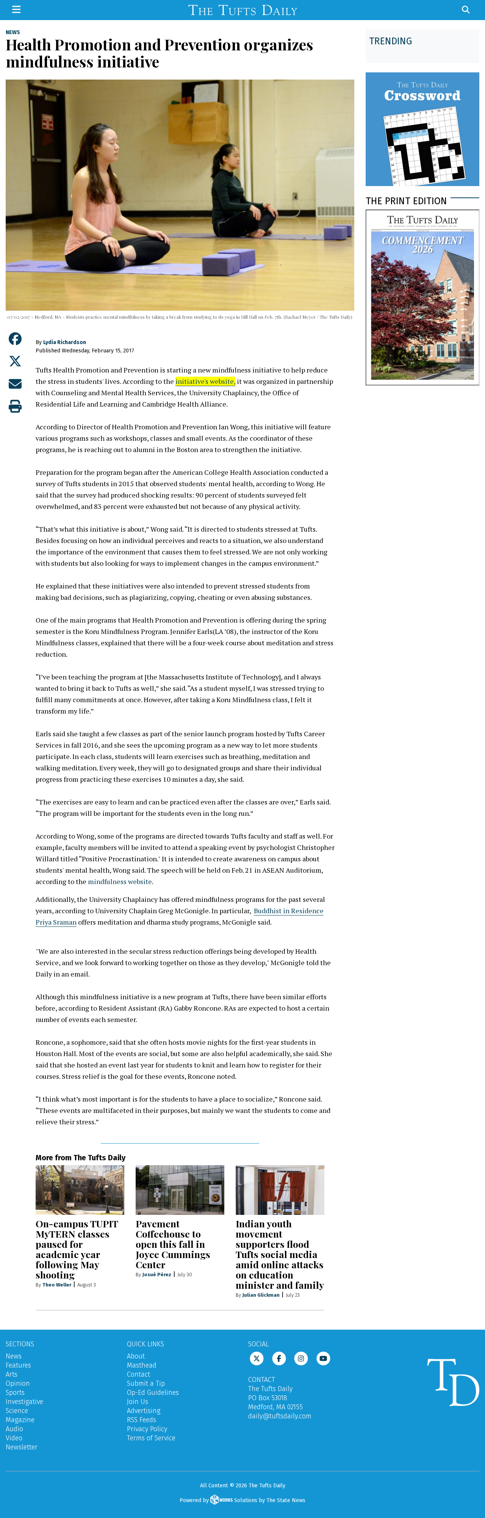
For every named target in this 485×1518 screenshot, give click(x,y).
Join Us (137, 1401)
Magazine (20, 1420)
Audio (14, 1429)
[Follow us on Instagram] (301, 1358)
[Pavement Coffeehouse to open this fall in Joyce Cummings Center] (180, 1190)
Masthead (141, 1365)
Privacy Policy (147, 1429)
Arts (11, 1374)
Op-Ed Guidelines (153, 1392)
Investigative (24, 1401)
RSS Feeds (141, 1420)
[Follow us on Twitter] (256, 1358)
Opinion (18, 1383)
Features (18, 1365)
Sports (15, 1392)
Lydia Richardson (64, 342)
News (13, 33)
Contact (138, 1374)
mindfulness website (120, 881)
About (136, 1356)
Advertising (143, 1411)
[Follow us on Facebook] (279, 1358)
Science (17, 1411)
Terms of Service (151, 1438)
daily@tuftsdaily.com (279, 1416)
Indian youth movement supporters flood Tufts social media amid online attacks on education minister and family (280, 1254)
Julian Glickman (261, 1295)
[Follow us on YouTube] (323, 1358)
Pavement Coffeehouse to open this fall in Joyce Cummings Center (173, 1244)
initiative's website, (205, 381)
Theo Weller (56, 1285)
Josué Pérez (156, 1274)
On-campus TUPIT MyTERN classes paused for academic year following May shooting (77, 1249)
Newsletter (22, 1447)
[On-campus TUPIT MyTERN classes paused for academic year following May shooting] (80, 1190)
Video (14, 1438)
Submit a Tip (146, 1383)
